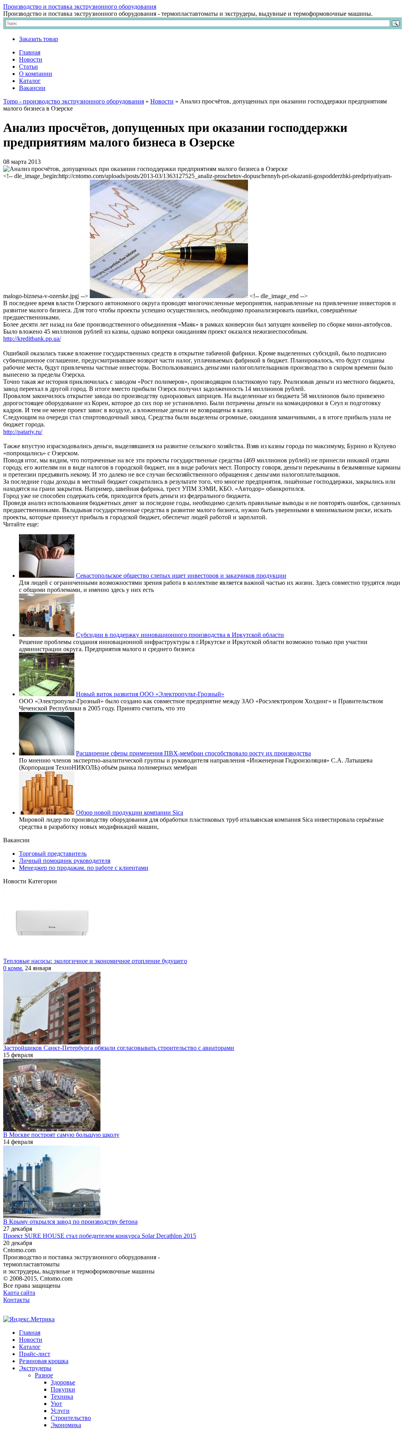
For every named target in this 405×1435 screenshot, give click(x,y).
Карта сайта (19, 1292)
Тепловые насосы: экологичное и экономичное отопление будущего (95, 961)
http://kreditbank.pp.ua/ (32, 338)
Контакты (16, 1299)
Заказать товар (38, 39)
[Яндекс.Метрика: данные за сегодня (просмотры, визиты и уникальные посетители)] (29, 1319)
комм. (13, 968)
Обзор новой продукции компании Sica (129, 812)
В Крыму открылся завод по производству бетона (70, 1221)
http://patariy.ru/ (22, 431)
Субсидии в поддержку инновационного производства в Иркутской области (180, 634)
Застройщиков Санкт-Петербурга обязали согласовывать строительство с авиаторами (118, 1047)
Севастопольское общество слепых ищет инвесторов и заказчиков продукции (181, 575)
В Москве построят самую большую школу (61, 1134)
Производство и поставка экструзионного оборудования (79, 6)
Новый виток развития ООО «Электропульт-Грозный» (150, 694)
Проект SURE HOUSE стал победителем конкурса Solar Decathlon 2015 (99, 1235)
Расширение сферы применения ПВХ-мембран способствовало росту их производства (193, 753)
